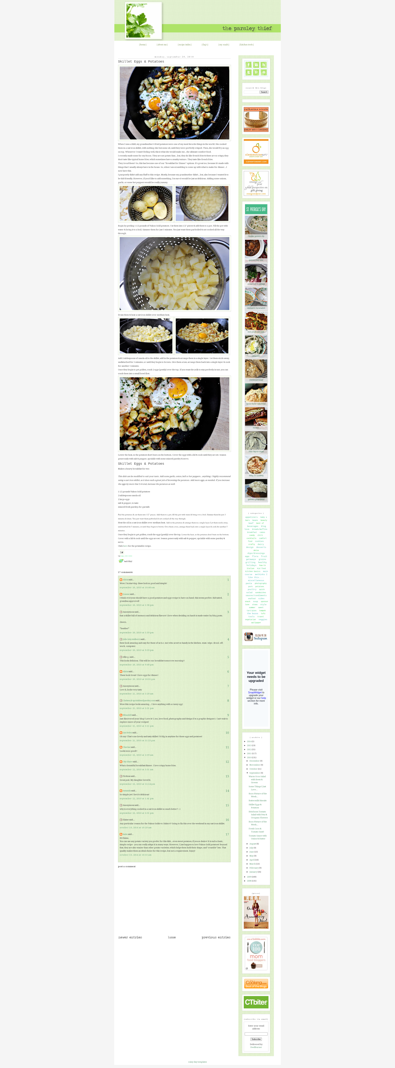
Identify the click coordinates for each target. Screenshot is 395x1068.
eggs (122, 556)
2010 (249, 757)
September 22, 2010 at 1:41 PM (137, 798)
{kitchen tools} (246, 44)
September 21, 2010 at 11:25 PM (137, 740)
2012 (249, 749)
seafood (252, 599)
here (125, 546)
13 (227, 776)
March (252, 864)
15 (227, 805)
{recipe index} (185, 44)
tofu (263, 614)
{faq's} (205, 44)
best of (260, 523)
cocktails (251, 538)
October (253, 769)
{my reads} (223, 44)
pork (250, 587)
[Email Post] (121, 552)
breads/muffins (259, 529)
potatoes (259, 587)
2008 (249, 881)
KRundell (127, 715)
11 (227, 747)
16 (227, 820)
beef (251, 523)
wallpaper (256, 623)
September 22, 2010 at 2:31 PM (137, 813)
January (253, 872)
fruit (264, 556)
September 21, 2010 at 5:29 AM (137, 694)
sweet (261, 608)
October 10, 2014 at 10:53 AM (136, 855)
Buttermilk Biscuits (257, 800)
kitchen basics (252, 571)
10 (227, 733)
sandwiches (260, 593)
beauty (264, 520)
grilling (250, 562)
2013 (249, 745)
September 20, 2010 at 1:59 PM (137, 632)
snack (247, 602)
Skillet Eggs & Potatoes (141, 62)
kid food (261, 569)
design (250, 547)
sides (261, 598)
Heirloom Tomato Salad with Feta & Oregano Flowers (258, 814)
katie (125, 834)
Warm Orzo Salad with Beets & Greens (257, 779)
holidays (251, 565)
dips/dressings (256, 553)
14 (227, 791)
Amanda (127, 790)
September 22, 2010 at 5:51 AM (137, 769)
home (143, 44)
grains (262, 559)
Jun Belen (127, 732)
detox (256, 550)
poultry (252, 589)
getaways (251, 559)
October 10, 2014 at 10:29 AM (136, 827)
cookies (259, 541)
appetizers (251, 517)
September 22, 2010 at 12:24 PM (137, 784)
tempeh (262, 611)
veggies (263, 619)
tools (251, 617)
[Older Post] (216, 939)
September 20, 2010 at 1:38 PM (137, 605)
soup (255, 601)
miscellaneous (256, 580)
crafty (251, 544)
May (251, 856)
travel (260, 617)
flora (255, 556)
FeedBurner (256, 1047)
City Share (127, 761)
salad (249, 592)
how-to (262, 565)
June (251, 852)
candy (252, 535)
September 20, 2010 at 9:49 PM (137, 665)
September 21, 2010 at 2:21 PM (137, 708)
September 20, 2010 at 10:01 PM (137, 679)
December (254, 761)
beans (255, 520)
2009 (249, 877)
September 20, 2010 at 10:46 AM (137, 587)
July (251, 848)
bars (247, 520)
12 (227, 762)
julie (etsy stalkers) (131, 639)
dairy (261, 544)
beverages (252, 526)
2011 (249, 753)
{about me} (162, 44)
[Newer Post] (130, 939)
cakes (262, 532)
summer (252, 608)
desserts (261, 547)
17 (227, 834)
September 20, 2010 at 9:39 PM (137, 650)
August (252, 844)
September (255, 773)
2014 (249, 741)
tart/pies (251, 611)
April (252, 860)
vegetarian (250, 620)
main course (128, 556)
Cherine (126, 747)
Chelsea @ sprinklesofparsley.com (139, 700)
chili (260, 535)
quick (262, 589)
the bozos (252, 613)
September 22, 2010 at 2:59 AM (137, 755)
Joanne (126, 594)
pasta (249, 583)
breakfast (252, 532)
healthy (262, 562)
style (263, 604)
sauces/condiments (256, 595)
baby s (263, 517)
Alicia (125, 579)
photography (261, 583)
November (255, 765)
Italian (250, 569)
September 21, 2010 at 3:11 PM (137, 726)
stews (255, 605)
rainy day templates (197, 1062)
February (254, 868)
